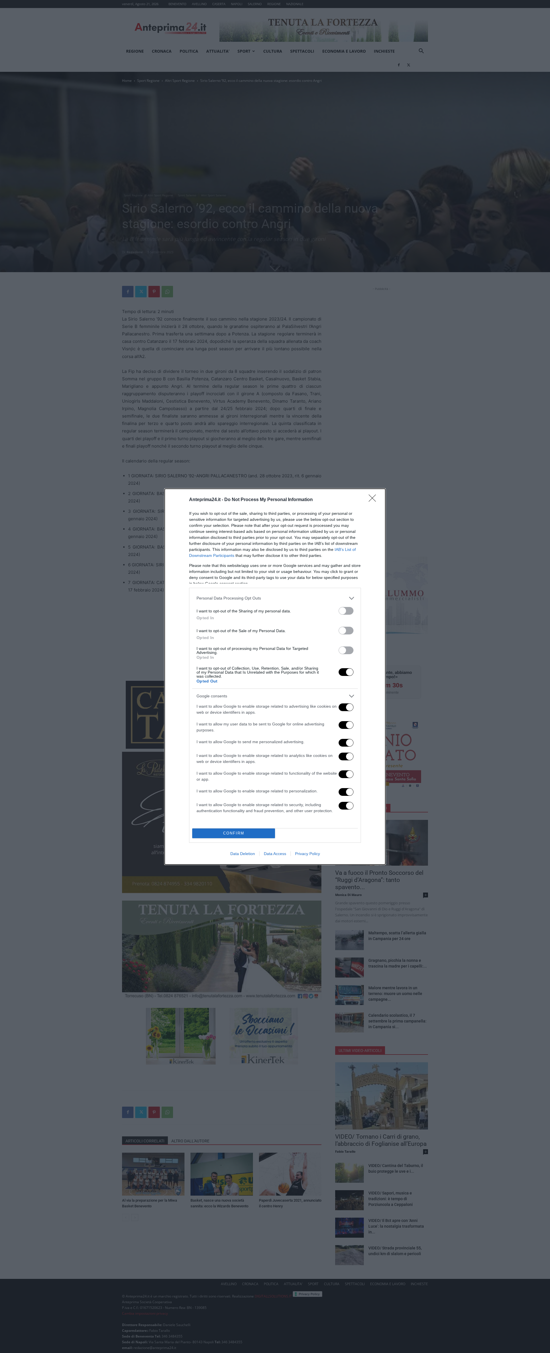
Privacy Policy (307, 853)
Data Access (275, 853)
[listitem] (275, 598)
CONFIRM (233, 833)
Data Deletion (242, 853)
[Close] (374, 499)
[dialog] (275, 677)
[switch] (346, 611)
